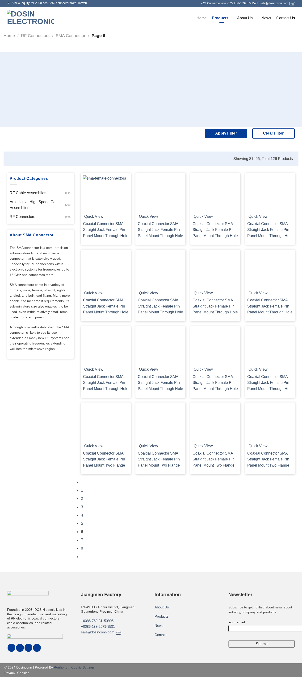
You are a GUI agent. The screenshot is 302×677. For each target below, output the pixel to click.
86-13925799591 (247, 3)
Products (220, 18)
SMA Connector (70, 35)
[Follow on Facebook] (11, 648)
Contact (161, 635)
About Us (245, 18)
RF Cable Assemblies (28, 193)
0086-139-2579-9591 (99, 626)
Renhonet (61, 667)
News (266, 18)
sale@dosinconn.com (277, 3)
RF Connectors (35, 35)
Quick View (93, 216)
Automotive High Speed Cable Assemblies (35, 205)
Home (202, 18)
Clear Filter (273, 133)
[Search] (189, 18)
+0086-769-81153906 (97, 621)
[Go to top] (9, 670)
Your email (236, 622)
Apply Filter (226, 133)
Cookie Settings (83, 667)
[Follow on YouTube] (37, 648)
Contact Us (285, 18)
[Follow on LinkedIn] (28, 648)
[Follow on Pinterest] (20, 648)
